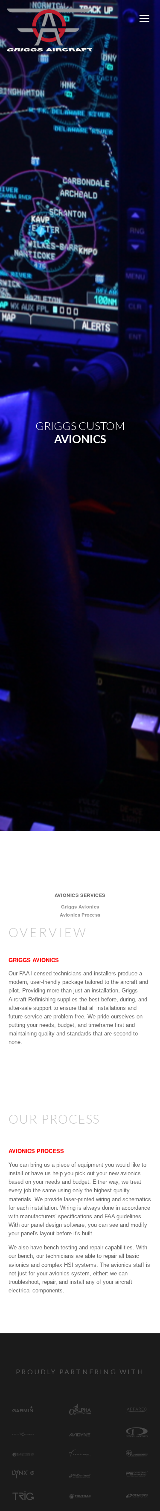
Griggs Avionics (80, 906)
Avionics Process (80, 914)
